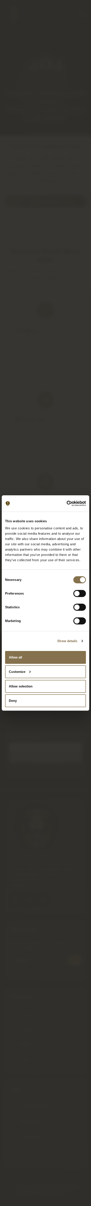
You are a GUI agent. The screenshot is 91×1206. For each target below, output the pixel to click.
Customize (17, 672)
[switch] (79, 593)
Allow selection (20, 686)
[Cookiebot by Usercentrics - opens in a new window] (66, 503)
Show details (67, 641)
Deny (13, 701)
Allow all (15, 657)
